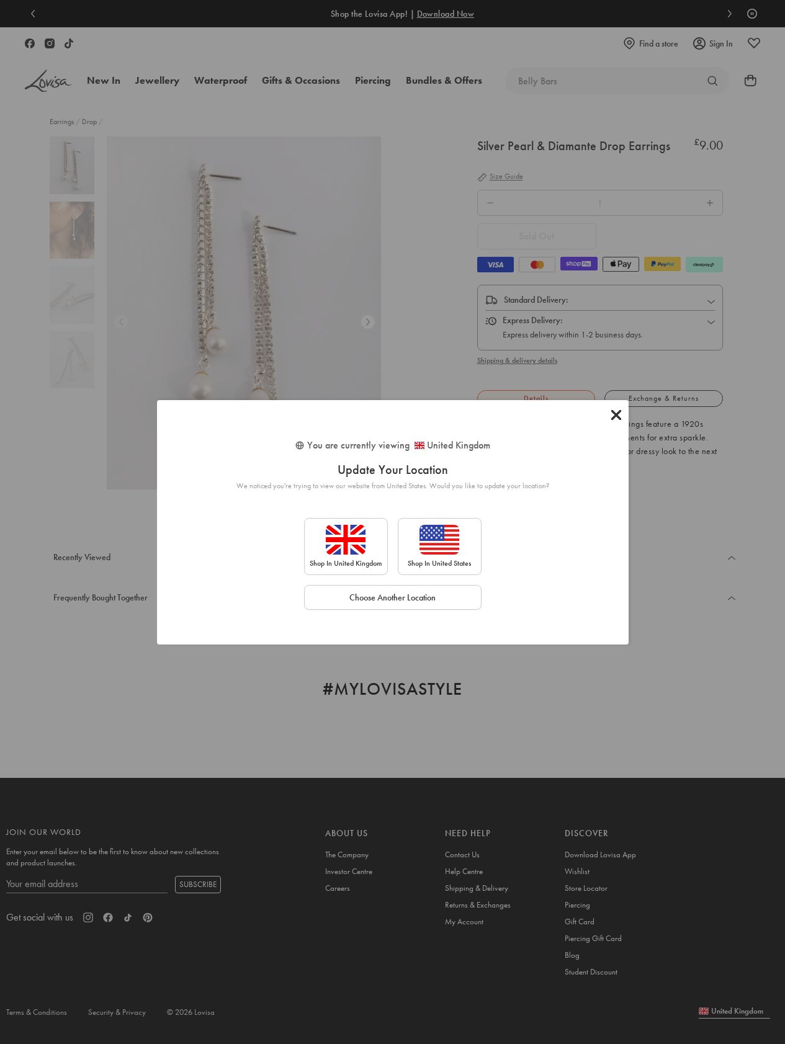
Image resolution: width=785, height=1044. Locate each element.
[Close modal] (616, 415)
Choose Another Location (392, 597)
